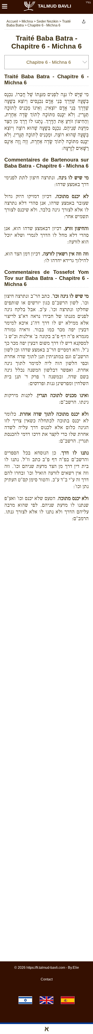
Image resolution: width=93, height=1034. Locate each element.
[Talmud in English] (46, 1000)
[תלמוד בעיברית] (25, 1000)
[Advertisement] (48, 540)
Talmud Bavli (54, 5)
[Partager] (84, 21)
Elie (76, 967)
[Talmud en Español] (68, 1000)
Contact (47, 979)
